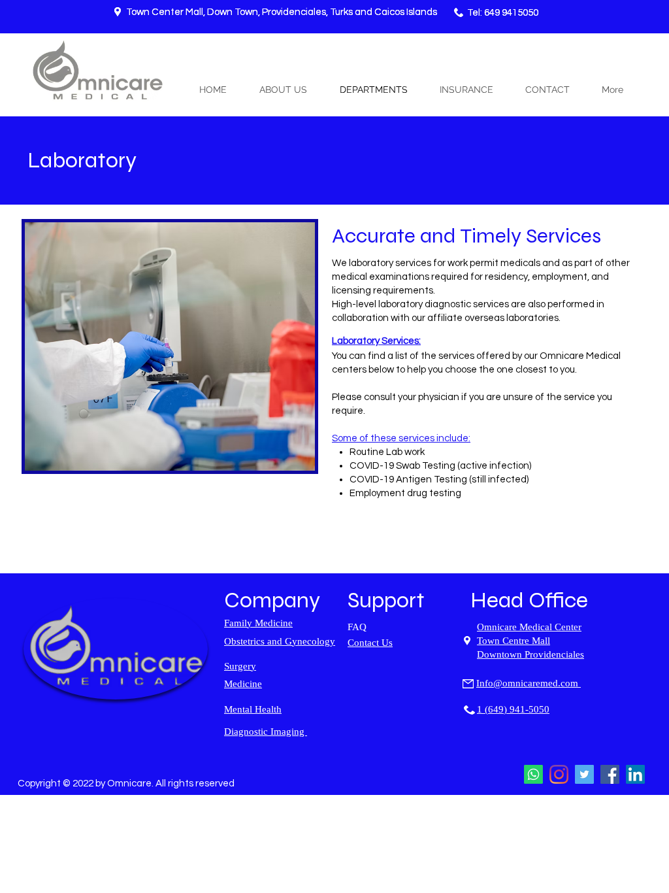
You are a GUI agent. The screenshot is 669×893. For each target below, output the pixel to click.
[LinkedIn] (635, 774)
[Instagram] (558, 774)
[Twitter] (584, 774)
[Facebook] (609, 774)
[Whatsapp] (533, 774)
